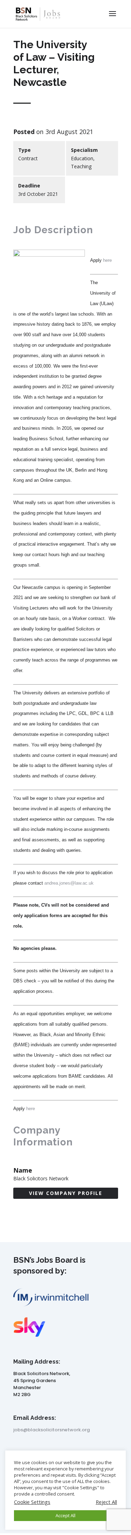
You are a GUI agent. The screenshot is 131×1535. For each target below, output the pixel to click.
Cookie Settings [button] (32, 1502)
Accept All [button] (65, 1515)
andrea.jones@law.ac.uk (69, 883)
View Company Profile (65, 1193)
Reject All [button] (106, 1502)
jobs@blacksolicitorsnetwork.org (51, 1429)
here (107, 260)
